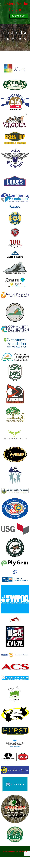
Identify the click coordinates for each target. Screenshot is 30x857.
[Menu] (15, 21)
